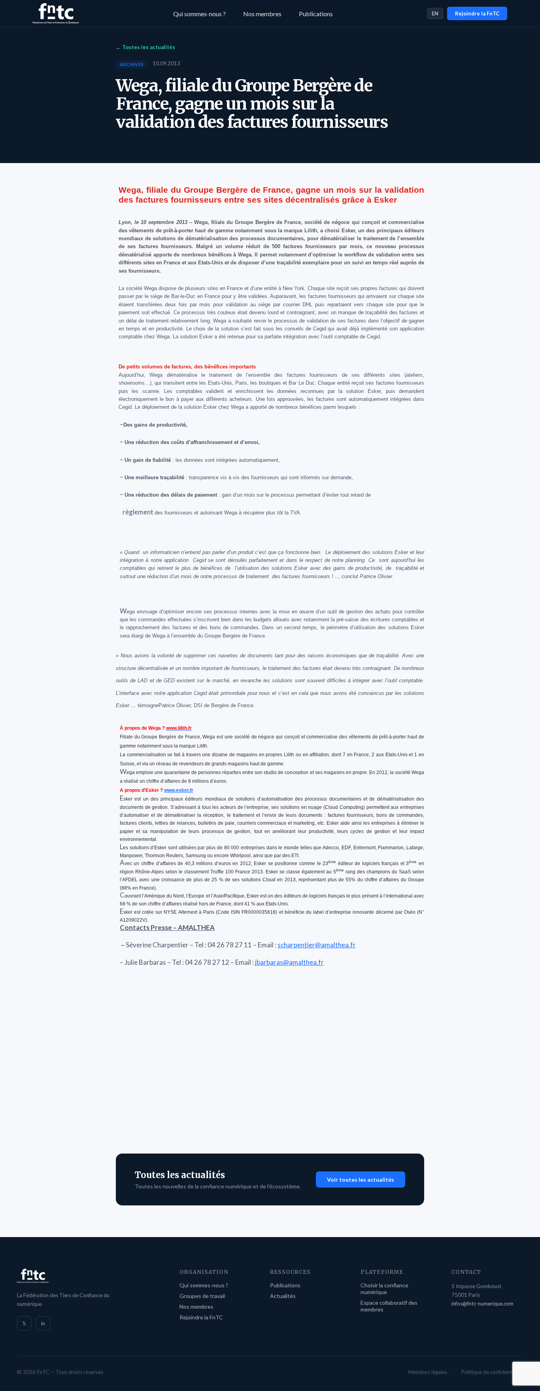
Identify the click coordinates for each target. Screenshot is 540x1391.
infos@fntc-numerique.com (482, 1303)
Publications (316, 13)
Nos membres (262, 13)
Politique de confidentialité (492, 1372)
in (43, 1323)
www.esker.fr (178, 790)
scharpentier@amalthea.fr (317, 945)
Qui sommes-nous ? (199, 13)
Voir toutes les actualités (360, 1179)
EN (435, 13)
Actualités (283, 1295)
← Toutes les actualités (145, 47)
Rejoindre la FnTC (477, 13)
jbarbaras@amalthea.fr (289, 962)
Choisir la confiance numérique (384, 1288)
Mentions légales (427, 1372)
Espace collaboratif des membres (389, 1306)
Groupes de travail (202, 1295)
